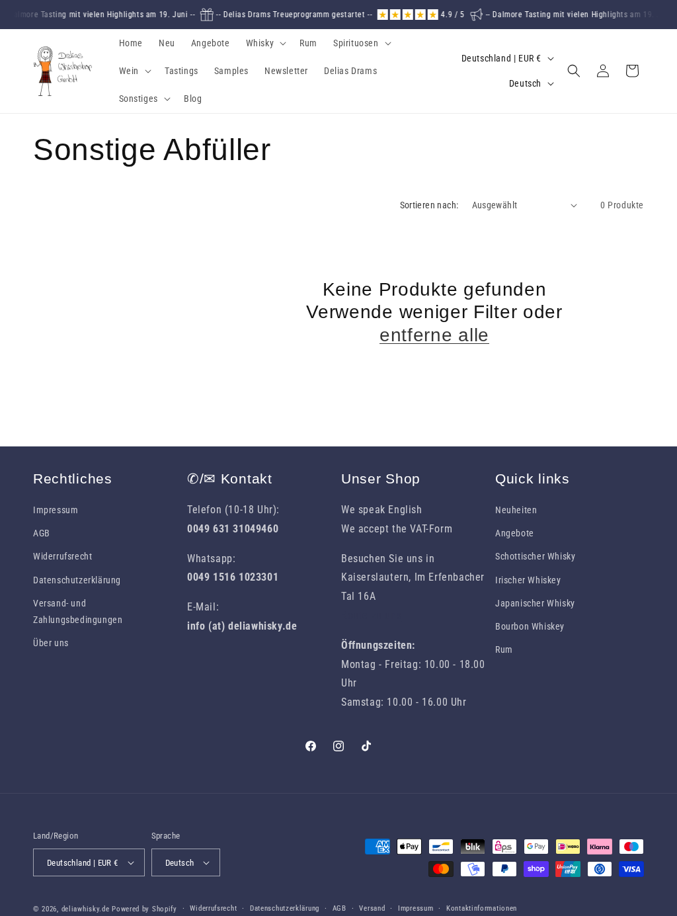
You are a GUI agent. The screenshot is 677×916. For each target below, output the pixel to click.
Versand (372, 908)
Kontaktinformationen (481, 908)
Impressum (55, 510)
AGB (41, 533)
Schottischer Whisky (535, 556)
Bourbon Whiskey (530, 626)
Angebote (514, 533)
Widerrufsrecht (62, 556)
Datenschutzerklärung (77, 580)
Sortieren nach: (429, 205)
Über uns (51, 643)
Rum (504, 649)
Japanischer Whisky (535, 603)
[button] (265, 43)
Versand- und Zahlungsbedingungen (77, 611)
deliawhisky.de (85, 909)
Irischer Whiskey (528, 580)
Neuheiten (516, 510)
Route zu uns (371, 615)
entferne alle (434, 335)
